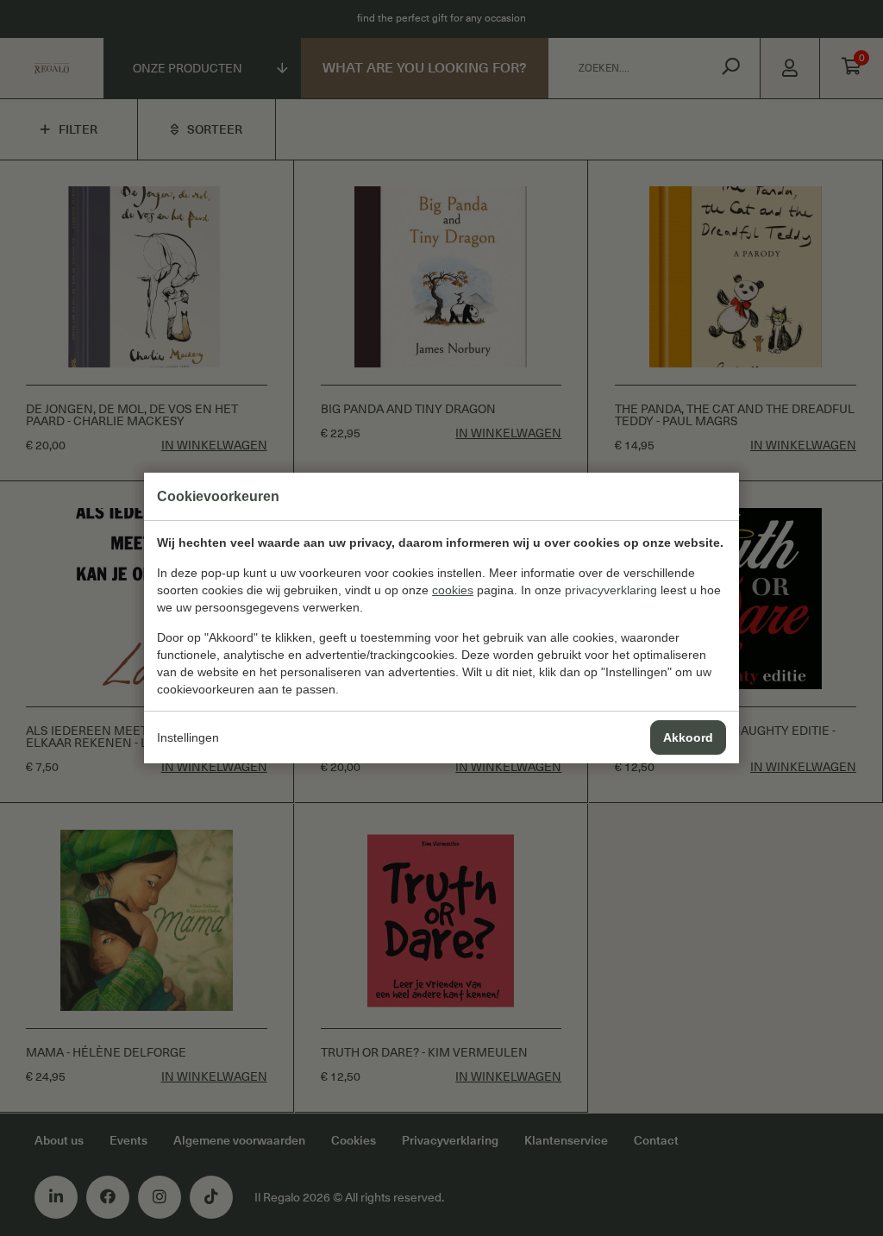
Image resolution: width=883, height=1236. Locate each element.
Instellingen (188, 737)
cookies (452, 590)
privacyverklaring (611, 590)
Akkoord (688, 737)
